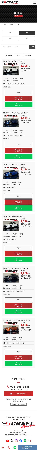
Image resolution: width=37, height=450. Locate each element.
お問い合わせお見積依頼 (18, 98)
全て (10, 33)
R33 (27, 38)
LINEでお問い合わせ (18, 104)
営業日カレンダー (19, 404)
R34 (10, 38)
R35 (27, 33)
